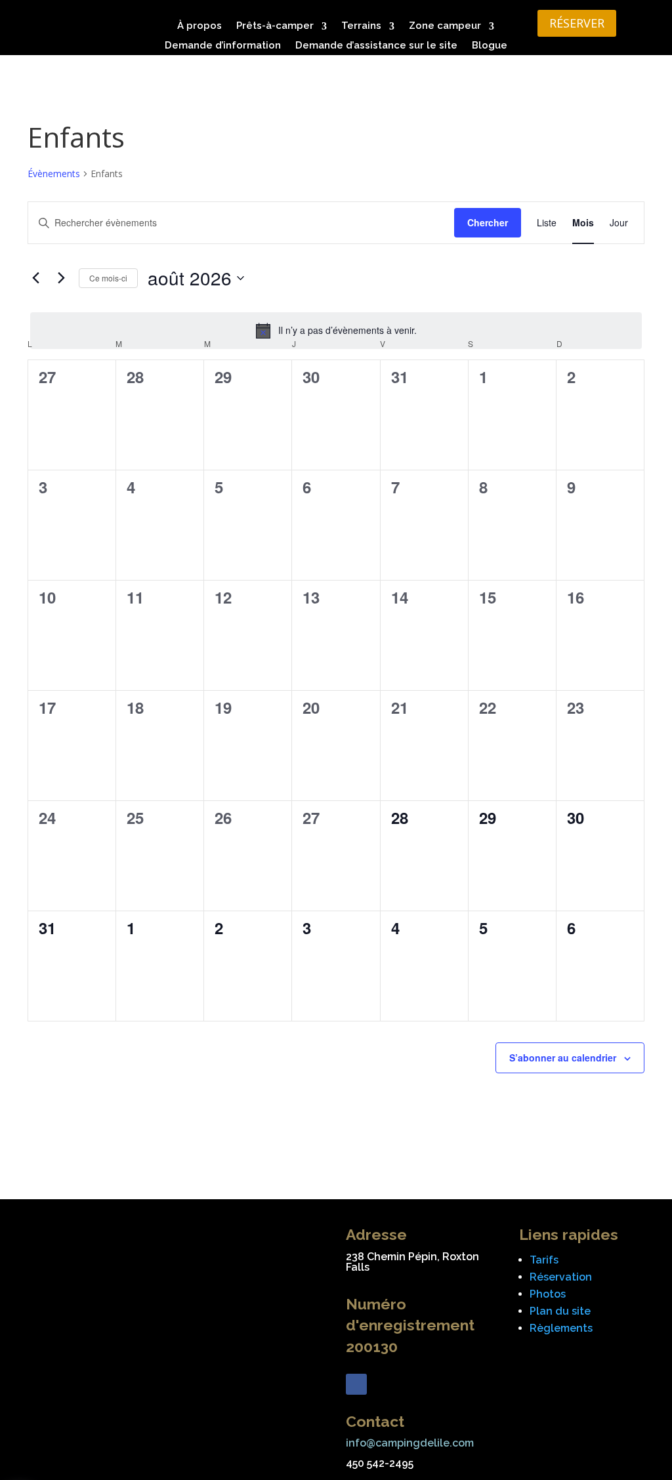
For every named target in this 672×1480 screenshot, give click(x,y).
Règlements (561, 1328)
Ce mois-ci (108, 277)
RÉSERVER (576, 23)
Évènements (54, 173)
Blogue (489, 46)
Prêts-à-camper (275, 26)
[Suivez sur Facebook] (356, 1384)
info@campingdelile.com (410, 1443)
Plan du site (560, 1311)
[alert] (336, 330)
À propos (199, 26)
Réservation (561, 1277)
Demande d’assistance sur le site (376, 46)
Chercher (487, 222)
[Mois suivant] (61, 278)
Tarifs (544, 1260)
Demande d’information (223, 46)
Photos (548, 1294)
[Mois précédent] (35, 278)
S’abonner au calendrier (562, 1057)
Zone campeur (445, 26)
